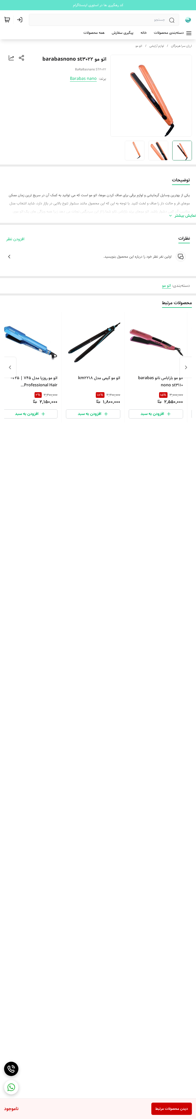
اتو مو (139, 45)
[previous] (186, 367)
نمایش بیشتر (185, 216)
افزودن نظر (15, 239)
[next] (10, 367)
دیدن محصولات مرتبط (171, 1109)
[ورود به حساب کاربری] (21, 19)
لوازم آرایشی (156, 45)
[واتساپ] (11, 1087)
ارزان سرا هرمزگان (181, 45)
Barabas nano (83, 78)
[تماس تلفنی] (11, 1069)
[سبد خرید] (7, 20)
